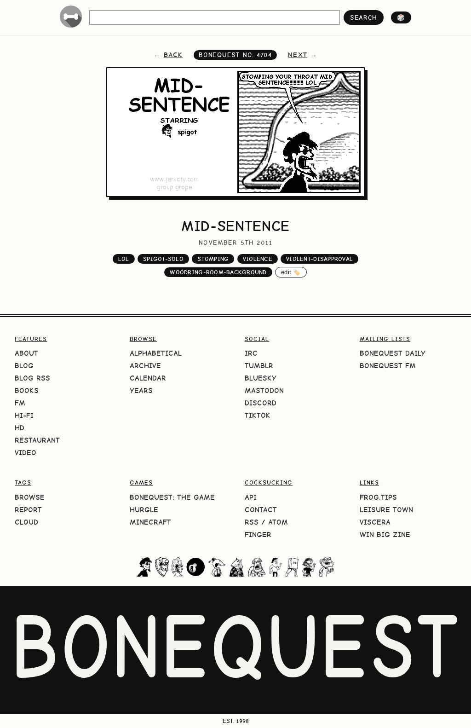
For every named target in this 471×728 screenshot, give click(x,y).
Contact (261, 509)
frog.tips (378, 497)
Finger (258, 534)
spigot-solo (163, 258)
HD (19, 427)
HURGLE (144, 509)
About (26, 353)
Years (141, 390)
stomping (213, 258)
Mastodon (264, 390)
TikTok (257, 415)
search (363, 17)
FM (20, 403)
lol (123, 258)
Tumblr (259, 365)
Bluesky (260, 378)
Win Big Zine (385, 534)
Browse (30, 497)
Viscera (375, 522)
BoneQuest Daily (392, 353)
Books (27, 390)
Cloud (26, 522)
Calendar (148, 378)
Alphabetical (156, 353)
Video (25, 452)
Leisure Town (386, 509)
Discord (260, 403)
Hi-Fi (24, 415)
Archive (145, 365)
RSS (251, 522)
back (173, 55)
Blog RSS (32, 378)
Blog (24, 365)
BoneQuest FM (388, 365)
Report (28, 509)
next (297, 55)
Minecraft (150, 522)
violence (257, 258)
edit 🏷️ (291, 272)
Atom (278, 522)
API (251, 497)
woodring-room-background (218, 272)
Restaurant (37, 440)
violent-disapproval (319, 258)
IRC (251, 353)
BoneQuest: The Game (172, 497)
